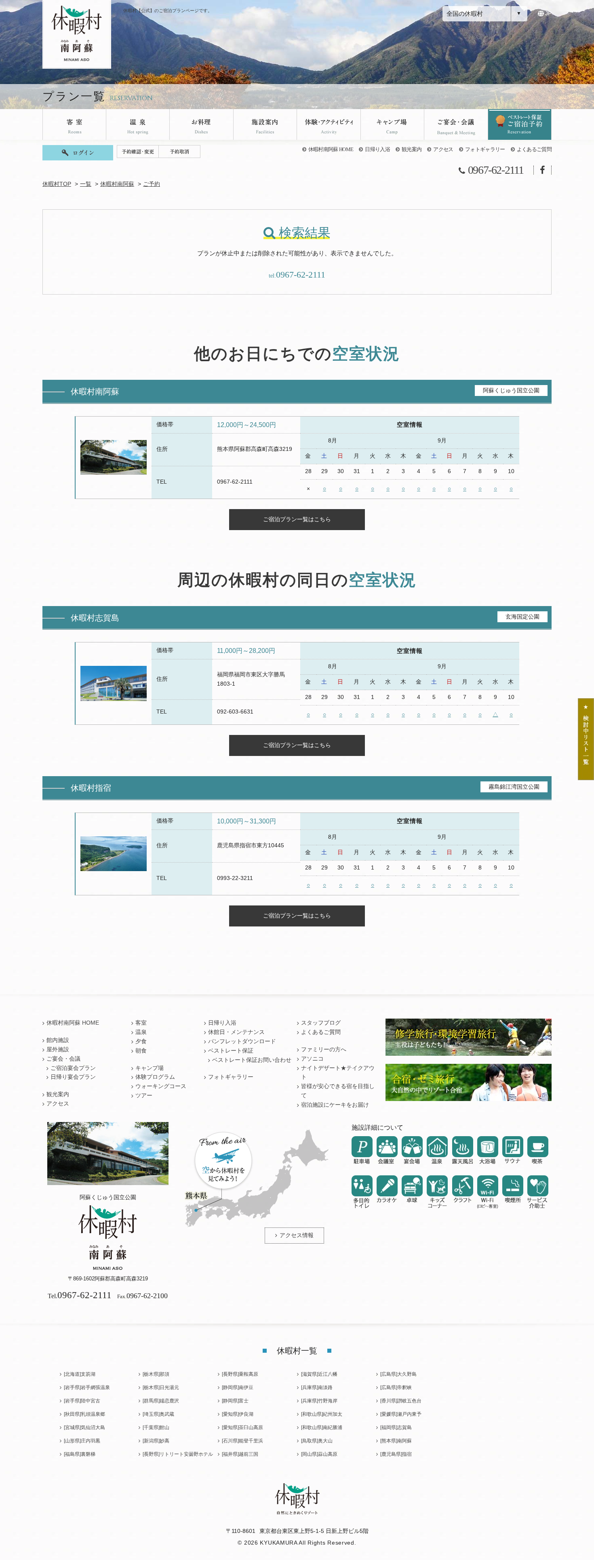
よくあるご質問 (534, 149)
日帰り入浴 (377, 149)
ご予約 (151, 184)
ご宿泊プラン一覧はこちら (297, 519)
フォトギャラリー (485, 149)
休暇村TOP (56, 184)
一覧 (85, 184)
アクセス (443, 149)
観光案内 (411, 149)
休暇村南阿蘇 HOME (331, 149)
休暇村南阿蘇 (117, 184)
